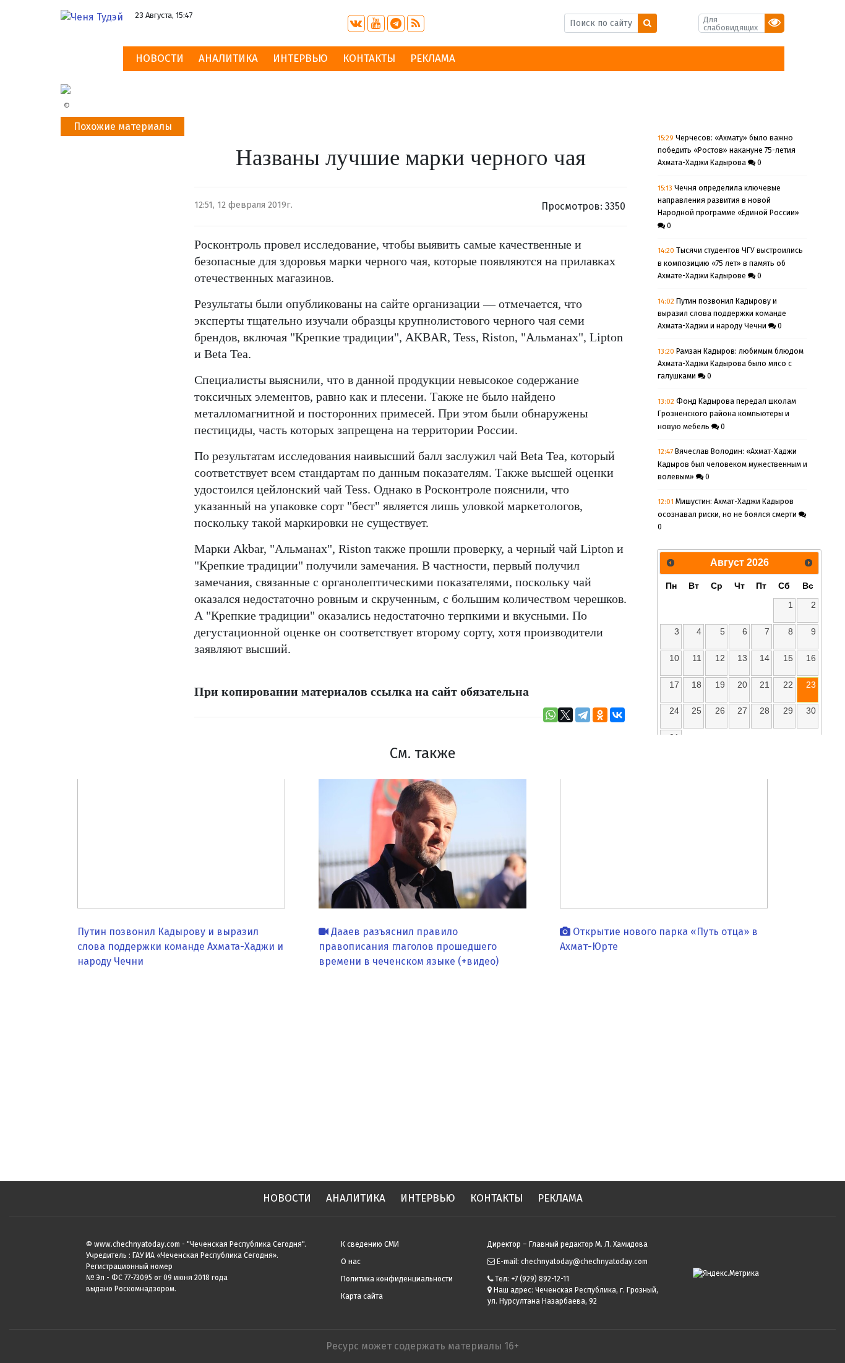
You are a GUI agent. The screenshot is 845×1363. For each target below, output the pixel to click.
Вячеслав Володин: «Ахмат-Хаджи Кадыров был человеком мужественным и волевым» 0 (732, 464)
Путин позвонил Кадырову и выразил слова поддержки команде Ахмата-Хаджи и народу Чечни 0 (722, 314)
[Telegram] (582, 714)
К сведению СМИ (370, 1244)
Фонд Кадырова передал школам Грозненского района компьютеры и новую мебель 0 (727, 414)
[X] (565, 714)
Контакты (369, 58)
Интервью (300, 58)
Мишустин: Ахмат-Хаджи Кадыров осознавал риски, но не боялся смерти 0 (728, 514)
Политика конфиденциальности (397, 1279)
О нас (351, 1261)
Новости (159, 58)
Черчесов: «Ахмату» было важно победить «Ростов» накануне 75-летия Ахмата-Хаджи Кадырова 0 (727, 151)
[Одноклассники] (600, 714)
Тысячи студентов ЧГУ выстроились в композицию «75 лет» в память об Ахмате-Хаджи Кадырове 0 (730, 263)
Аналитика (228, 58)
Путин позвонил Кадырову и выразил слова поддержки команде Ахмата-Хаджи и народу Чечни (180, 946)
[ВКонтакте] (617, 714)
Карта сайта (362, 1296)
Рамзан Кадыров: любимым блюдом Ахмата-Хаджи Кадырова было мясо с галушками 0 (731, 364)
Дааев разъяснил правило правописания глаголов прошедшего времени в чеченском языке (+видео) (409, 946)
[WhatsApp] (550, 714)
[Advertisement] (422, 1069)
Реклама (432, 58)
